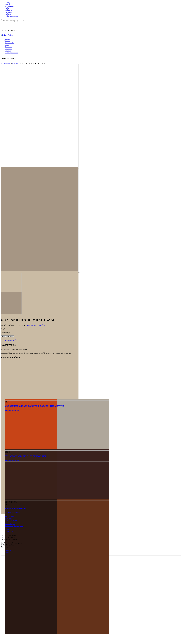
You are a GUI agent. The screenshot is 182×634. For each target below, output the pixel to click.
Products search (8, 21)
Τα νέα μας (8, 529)
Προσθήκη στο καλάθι (8, 336)
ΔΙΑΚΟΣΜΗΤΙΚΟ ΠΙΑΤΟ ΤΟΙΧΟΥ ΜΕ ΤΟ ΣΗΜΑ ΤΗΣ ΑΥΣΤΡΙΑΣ (34, 406)
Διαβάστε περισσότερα (12, 512)
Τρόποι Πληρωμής (11, 520)
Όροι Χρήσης (9, 516)
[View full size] (79, 272)
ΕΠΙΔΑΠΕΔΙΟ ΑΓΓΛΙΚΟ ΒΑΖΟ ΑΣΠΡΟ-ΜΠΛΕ (26, 456)
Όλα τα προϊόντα (39, 325)
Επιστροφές (9, 518)
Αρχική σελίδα (6, 63)
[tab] (93, 340)
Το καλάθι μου (10, 524)
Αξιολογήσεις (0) (10, 340)
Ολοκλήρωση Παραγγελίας (14, 526)
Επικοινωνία (9, 531)
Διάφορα (15, 63)
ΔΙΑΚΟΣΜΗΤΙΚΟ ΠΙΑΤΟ (16, 508)
